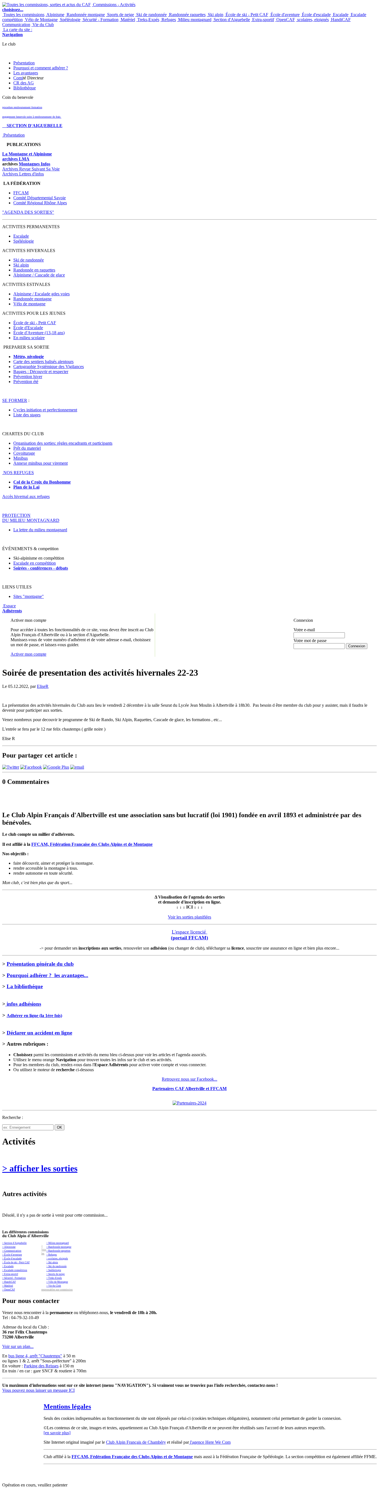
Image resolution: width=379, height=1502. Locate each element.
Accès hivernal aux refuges (26, 496)
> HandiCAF (9, 1281)
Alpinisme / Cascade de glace (39, 275)
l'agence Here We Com (210, 1442)
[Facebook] (31, 767)
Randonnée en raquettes (34, 270)
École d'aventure (284, 14)
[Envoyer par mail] (77, 767)
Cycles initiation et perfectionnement (45, 409)
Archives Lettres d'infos (23, 174)
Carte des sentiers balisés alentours (43, 361)
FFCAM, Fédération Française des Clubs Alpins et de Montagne (92, 844)
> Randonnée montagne (58, 1247)
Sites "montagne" (28, 596)
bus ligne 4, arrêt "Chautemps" (35, 1355)
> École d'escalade (12, 1258)
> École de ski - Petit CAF (16, 1262)
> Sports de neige (55, 1274)
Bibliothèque (24, 87)
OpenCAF (285, 19)
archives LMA (15, 159)
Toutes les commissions (23, 14)
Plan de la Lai (26, 487)
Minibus (20, 458)
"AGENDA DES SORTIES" (28, 212)
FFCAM (21, 192)
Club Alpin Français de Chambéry (136, 1442)
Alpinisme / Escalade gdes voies (41, 293)
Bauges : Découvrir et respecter (40, 371)
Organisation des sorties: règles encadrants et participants (62, 443)
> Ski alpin (52, 1262)
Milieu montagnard (194, 19)
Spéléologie (69, 19)
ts (66, 568)
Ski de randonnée (151, 14)
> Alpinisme (9, 1247)
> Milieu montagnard (57, 1243)
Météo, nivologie (28, 356)
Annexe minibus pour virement (40, 463)
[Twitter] (10, 767)
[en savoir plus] (57, 1432)
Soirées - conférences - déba (39, 568)
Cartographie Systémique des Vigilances (48, 366)
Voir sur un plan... (18, 1346)
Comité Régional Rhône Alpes (40, 202)
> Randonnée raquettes (58, 1250)
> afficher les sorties (39, 1168)
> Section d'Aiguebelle (14, 1243)
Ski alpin (215, 14)
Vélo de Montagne (41, 19)
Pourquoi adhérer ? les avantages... (47, 975)
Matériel (127, 19)
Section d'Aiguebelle (231, 19)
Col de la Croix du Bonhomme (42, 482)
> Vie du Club (53, 1285)
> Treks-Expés (54, 1278)
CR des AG (23, 82)
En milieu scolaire (29, 337)
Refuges (168, 19)
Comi (18, 78)
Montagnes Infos (34, 164)
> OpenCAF (8, 1289)
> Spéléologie (53, 1270)
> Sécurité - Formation (14, 1278)
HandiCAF (340, 19)
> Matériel (7, 1285)
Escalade (340, 14)
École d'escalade (316, 14)
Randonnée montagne (85, 14)
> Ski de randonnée (56, 1266)
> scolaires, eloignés (57, 1258)
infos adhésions (23, 1004)
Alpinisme (55, 14)
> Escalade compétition (14, 1270)
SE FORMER (14, 400)
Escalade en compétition (34, 563)
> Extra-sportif (10, 1274)
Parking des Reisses (41, 1365)
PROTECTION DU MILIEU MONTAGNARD (30, 518)
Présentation (24, 63)
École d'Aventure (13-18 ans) (39, 332)
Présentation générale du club (40, 964)
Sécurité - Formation (100, 19)
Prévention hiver (27, 376)
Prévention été (25, 381)
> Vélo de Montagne (57, 1281)
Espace (12, 608)
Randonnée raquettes (187, 14)
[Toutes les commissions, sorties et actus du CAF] (46, 4)
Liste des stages (27, 414)
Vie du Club (42, 24)
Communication (16, 24)
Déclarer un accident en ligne (39, 1033)
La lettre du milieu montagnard (40, 529)
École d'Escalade (28, 327)
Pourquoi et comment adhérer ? (40, 68)
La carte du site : (17, 32)
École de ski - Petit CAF (246, 14)
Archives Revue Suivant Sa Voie (31, 169)
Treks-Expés (147, 19)
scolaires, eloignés (312, 19)
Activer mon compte (28, 654)
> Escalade (8, 1266)
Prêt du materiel (27, 448)
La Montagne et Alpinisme (27, 154)
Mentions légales (67, 1406)
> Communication (11, 1250)
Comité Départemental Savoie (39, 197)
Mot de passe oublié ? (308, 650)
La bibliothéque (25, 986)
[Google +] (56, 767)
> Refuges (51, 1254)
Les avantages (25, 73)
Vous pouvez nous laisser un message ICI (38, 1390)
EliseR (43, 686)
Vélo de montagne (29, 303)
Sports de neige (120, 14)
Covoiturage (24, 453)
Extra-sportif (262, 19)
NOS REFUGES (18, 472)
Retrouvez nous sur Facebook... (189, 1079)
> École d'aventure (12, 1254)
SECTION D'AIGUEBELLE (32, 125)
